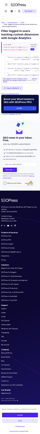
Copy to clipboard (12, 88)
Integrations (5, 256)
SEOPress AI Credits (8, 248)
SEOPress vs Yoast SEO (9, 300)
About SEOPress (6, 353)
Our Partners (5, 365)
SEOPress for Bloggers (8, 272)
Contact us (5, 381)
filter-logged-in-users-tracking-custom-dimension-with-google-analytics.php (15, 79)
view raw (34, 78)
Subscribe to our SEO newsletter (12, 385)
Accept (20, 415)
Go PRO (19, 108)
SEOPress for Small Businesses (11, 276)
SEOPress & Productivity (9, 288)
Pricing (3, 260)
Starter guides (6, 324)
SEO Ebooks (5, 320)
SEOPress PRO (6, 240)
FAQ (2, 336)
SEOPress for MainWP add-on (11, 252)
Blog (2, 361)
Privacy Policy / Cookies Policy (19, 431)
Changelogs (5, 332)
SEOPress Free (6, 236)
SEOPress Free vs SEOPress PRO (12, 292)
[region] (20, 66)
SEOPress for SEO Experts (10, 284)
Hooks (3, 316)
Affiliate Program (6, 377)
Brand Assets (5, 357)
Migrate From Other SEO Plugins (12, 268)
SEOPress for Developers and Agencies (14, 280)
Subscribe (9, 170)
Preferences (20, 426)
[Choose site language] (12, 11)
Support (4, 308)
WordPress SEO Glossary (9, 329)
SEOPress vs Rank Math (9, 296)
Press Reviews (6, 369)
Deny (20, 421)
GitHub (5, 82)
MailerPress (5, 393)
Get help (4, 340)
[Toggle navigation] (6, 5)
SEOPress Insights (7, 244)
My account (5, 345)
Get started (28, 11)
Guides (3, 312)
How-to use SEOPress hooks (10, 93)
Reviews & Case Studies (9, 373)
